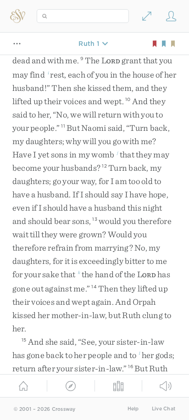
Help (133, 409)
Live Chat (163, 409)
